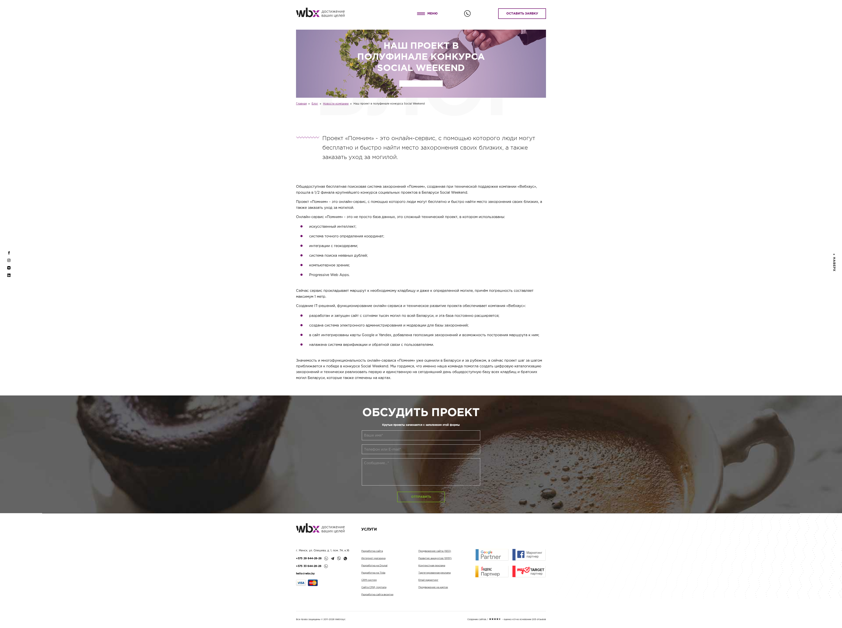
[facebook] (9, 255)
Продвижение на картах (433, 587)
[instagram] (9, 262)
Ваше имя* (373, 435)
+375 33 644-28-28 (308, 566)
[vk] (9, 270)
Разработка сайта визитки (377, 595)
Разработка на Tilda (373, 573)
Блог (315, 104)
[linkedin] (9, 277)
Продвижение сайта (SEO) (434, 551)
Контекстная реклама (431, 566)
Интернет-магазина (373, 558)
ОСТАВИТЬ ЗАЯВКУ (522, 13)
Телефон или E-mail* (382, 449)
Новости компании (336, 104)
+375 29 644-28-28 (309, 558)
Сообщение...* (376, 463)
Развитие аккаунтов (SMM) (435, 558)
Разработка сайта (372, 551)
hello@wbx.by (305, 573)
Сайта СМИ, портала (373, 587)
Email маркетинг (428, 580)
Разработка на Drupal (374, 566)
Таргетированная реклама (434, 573)
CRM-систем (369, 580)
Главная (301, 104)
